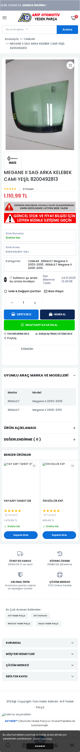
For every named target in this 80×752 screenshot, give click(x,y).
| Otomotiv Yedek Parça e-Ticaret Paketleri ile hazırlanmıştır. (40, 722)
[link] (69, 728)
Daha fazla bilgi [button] (42, 738)
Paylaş (12, 337)
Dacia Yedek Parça (48, 622)
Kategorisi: (13, 261)
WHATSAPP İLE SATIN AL (41, 324)
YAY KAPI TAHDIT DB (17, 500)
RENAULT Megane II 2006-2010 (50, 266)
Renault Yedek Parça (19, 622)
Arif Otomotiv (40, 614)
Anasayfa (12, 39)
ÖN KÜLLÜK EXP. (53, 500)
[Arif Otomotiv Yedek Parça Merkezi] (39, 18)
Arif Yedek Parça (16, 614)
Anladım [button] (40, 746)
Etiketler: (27, 348)
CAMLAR (34, 261)
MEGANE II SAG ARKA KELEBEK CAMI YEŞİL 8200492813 (38, 175)
